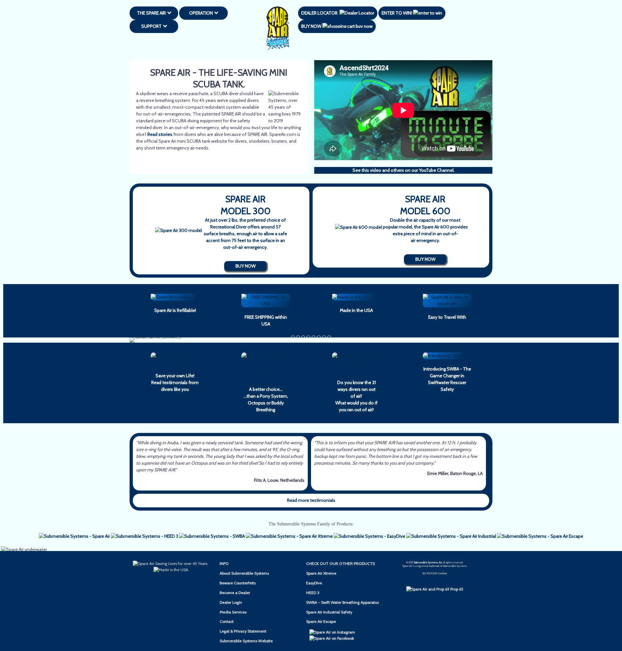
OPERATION (202, 13)
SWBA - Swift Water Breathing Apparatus (342, 602)
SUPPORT (152, 26)
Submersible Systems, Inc (428, 562)
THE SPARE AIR (152, 13)
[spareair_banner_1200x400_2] (319, 337)
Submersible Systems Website (246, 640)
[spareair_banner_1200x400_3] (324, 337)
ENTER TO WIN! (397, 13)
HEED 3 (312, 592)
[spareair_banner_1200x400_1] (314, 337)
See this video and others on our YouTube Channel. (403, 170)
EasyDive (314, 582)
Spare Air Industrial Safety (329, 612)
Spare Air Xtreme (321, 573)
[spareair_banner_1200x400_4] (293, 337)
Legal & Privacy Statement (243, 631)
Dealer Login (231, 602)
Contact (227, 621)
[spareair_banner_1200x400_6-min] (308, 337)
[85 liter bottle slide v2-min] (329, 337)
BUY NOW (311, 26)
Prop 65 (456, 589)
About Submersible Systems (244, 573)
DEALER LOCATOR (320, 13)
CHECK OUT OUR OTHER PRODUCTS (340, 563)
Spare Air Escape (321, 621)
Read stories (159, 134)
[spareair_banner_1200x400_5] (303, 337)
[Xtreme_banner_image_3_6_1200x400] (298, 337)
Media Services (233, 612)
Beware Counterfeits (238, 582)
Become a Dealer (235, 592)
